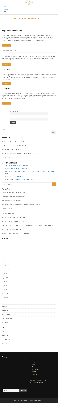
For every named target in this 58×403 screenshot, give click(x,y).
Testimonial (6, 9)
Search (4, 129)
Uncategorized (5, 322)
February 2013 (5, 297)
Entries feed (5, 335)
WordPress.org (5, 343)
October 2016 (5, 254)
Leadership (4, 306)
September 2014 (6, 270)
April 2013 (4, 289)
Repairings (6, 69)
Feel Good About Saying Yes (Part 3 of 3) (19, 176)
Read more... (6, 45)
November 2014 (6, 266)
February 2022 (5, 246)
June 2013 (4, 281)
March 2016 (5, 262)
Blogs (4, 13)
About (4, 8)
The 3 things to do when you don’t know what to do (14, 145)
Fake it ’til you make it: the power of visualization (14, 141)
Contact (5, 11)
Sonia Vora (7, 165)
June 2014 (4, 274)
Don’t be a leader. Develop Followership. (12, 149)
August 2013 (5, 278)
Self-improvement (6, 314)
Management (5, 310)
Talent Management (7, 318)
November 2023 (6, 242)
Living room (6, 89)
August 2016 (5, 258)
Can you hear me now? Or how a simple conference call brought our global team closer (32, 225)
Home (4, 6)
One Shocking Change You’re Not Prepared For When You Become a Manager (21, 153)
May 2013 (4, 285)
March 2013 (5, 293)
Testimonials (35, 369)
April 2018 (4, 250)
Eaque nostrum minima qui (12, 31)
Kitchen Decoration (9, 50)
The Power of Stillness (7, 157)
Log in (3, 331)
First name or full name (15, 111)
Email (11, 116)
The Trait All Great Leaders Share (20, 165)
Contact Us (35, 371)
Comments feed (6, 339)
